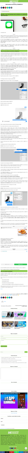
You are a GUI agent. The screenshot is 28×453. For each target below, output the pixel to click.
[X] (3, 8)
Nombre (2, 418)
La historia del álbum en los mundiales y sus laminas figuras (8, 358)
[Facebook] (1, 8)
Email (2, 421)
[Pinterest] (5, 8)
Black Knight (16, 449)
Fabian (5, 301)
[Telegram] (9, 8)
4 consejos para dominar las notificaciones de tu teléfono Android (21, 306)
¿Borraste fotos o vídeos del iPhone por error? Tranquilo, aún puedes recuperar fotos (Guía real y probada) (13, 362)
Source (2, 288)
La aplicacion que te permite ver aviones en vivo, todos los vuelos (9, 361)
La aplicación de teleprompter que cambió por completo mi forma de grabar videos (11, 357)
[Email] (11, 8)
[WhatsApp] (7, 8)
